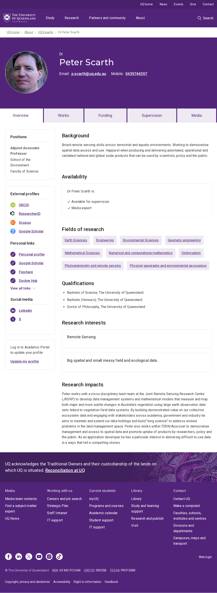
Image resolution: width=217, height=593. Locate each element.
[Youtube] (39, 557)
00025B (101, 570)
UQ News (12, 518)
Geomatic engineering (184, 240)
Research (72, 18)
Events (178, 4)
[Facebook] (8, 557)
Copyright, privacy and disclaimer (27, 581)
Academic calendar (103, 513)
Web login (205, 557)
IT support (55, 520)
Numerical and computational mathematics (140, 253)
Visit (134, 525)
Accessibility (61, 581)
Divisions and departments (183, 528)
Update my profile (24, 361)
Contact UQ (181, 499)
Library (136, 499)
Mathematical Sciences (82, 253)
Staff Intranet (57, 513)
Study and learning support (145, 508)
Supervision (152, 115)
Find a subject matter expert (21, 508)
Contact (208, 4)
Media (197, 115)
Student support (101, 520)
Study (50, 18)
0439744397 (136, 73)
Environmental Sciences (141, 240)
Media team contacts (21, 499)
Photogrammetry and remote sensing (93, 266)
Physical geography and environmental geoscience (168, 266)
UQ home (146, 4)
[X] (28, 557)
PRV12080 (128, 570)
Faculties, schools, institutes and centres (189, 516)
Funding (105, 115)
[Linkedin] (18, 557)
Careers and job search (64, 499)
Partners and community (107, 18)
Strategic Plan (57, 506)
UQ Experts (45, 32)
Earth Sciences (76, 240)
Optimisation (191, 253)
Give (193, 4)
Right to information (87, 581)
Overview (21, 115)
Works (63, 115)
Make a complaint (186, 506)
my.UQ (94, 499)
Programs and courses (106, 506)
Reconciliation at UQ (65, 470)
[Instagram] (49, 557)
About (140, 18)
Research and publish (147, 518)
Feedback (111, 581)
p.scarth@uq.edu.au (88, 73)
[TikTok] (59, 557)
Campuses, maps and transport (189, 541)
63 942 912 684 (70, 570)
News (163, 4)
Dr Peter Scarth (68, 32)
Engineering (105, 240)
